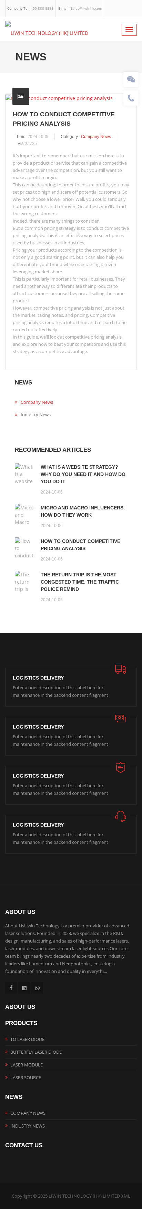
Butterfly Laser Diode (36, 1052)
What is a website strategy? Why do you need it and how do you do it (83, 474)
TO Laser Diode (27, 1039)
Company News (96, 136)
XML (125, 1196)
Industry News (36, 414)
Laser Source (25, 1077)
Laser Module (26, 1065)
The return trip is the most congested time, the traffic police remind (80, 582)
